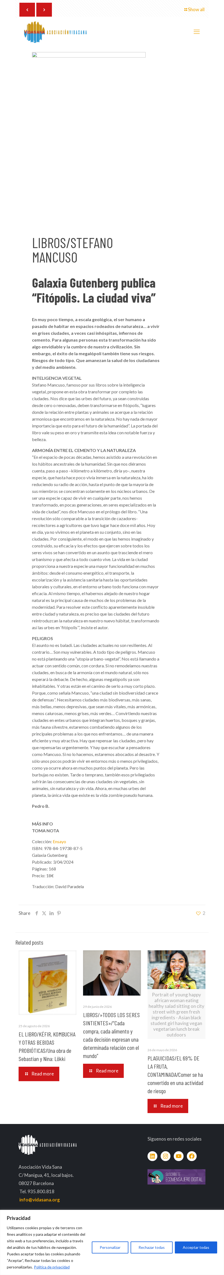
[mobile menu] (196, 31)
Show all (196, 9)
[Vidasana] (55, 32)
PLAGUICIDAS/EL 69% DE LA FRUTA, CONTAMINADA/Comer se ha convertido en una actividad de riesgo (175, 1074)
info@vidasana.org (39, 1199)
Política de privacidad (52, 1267)
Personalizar (110, 1247)
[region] (112, 1242)
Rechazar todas (151, 1247)
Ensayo (59, 841)
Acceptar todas (196, 1247)
